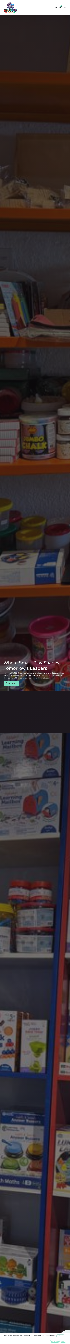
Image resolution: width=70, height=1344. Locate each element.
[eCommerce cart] (56, 7)
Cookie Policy (60, 1335)
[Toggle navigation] (64, 8)
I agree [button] (63, 1341)
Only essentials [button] (55, 1341)
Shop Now (10, 683)
